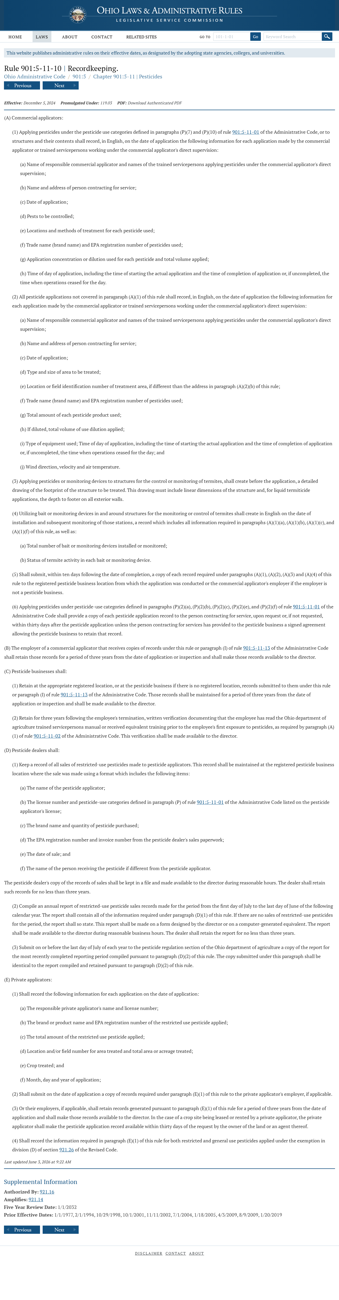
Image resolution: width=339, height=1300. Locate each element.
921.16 (47, 1191)
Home (15, 37)
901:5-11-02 (47, 736)
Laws (42, 37)
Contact (102, 37)
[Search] (327, 36)
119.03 (106, 102)
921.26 (66, 1149)
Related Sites (141, 37)
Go (255, 36)
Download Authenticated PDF (154, 102)
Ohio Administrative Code (34, 76)
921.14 (36, 1199)
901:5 (79, 76)
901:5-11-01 (245, 132)
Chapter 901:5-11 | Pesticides (127, 76)
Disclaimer (149, 1253)
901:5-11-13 (256, 648)
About (70, 37)
